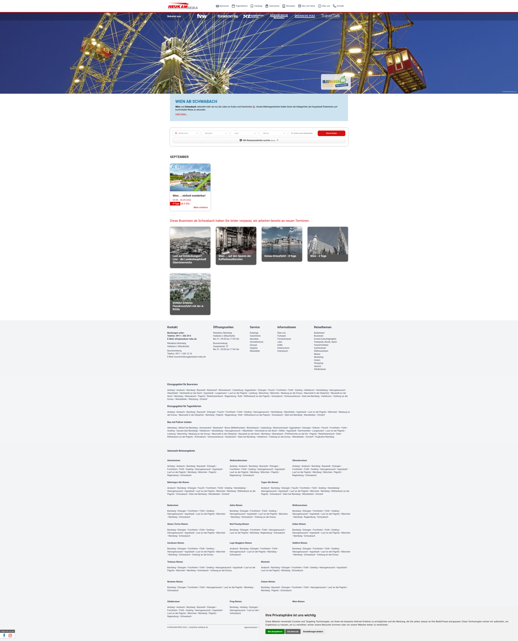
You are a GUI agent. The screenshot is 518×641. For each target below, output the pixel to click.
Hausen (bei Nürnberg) (187, 430)
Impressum (282, 351)
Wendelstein (181, 399)
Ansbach (180, 390)
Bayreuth (201, 390)
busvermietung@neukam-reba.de (190, 356)
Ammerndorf (205, 427)
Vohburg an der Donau (280, 437)
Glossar (253, 345)
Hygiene (254, 348)
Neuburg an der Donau (291, 393)
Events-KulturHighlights (325, 339)
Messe (317, 354)
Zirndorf (203, 399)
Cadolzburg (237, 390)
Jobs (279, 342)
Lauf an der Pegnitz (238, 393)
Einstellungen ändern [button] (313, 631)
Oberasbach (190, 396)
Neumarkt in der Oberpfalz (316, 393)
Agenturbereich (250, 627)
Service (255, 327)
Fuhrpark (281, 336)
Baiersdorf (212, 390)
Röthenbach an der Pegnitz (257, 396)
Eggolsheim (250, 390)
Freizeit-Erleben (321, 345)
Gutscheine (274, 6)
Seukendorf (230, 437)
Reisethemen (322, 327)
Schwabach (277, 396)
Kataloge (258, 6)
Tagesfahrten (242, 6)
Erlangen (262, 390)
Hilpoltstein (172, 393)
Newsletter (255, 351)
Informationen (286, 327)
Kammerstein (304, 430)
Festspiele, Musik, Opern (325, 342)
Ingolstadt (208, 393)
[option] (202, 16)
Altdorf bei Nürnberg (188, 427)
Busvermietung (174, 350)
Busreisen (224, 6)
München (274, 393)
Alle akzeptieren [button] (275, 631)
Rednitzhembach (215, 396)
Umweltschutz (256, 342)
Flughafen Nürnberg (324, 437)
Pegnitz (201, 396)
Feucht (271, 390)
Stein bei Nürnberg (310, 396)
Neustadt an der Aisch (249, 434)
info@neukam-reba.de (186, 339)
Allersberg (172, 427)
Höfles (282, 430)
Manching (264, 393)
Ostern (317, 360)
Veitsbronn (326, 396)
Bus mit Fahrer (308, 6)
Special (317, 366)
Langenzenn (221, 393)
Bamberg (191, 390)
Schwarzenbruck (292, 396)
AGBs (280, 345)
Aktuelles (254, 339)
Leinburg (253, 393)
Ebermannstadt (280, 427)
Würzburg (193, 399)
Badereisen (319, 333)
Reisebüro (290, 6)
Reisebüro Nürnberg (176, 343)
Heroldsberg (322, 390)
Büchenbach (225, 390)
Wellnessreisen (321, 351)
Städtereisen (320, 369)
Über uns (326, 6)
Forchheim (281, 390)
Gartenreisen (320, 348)
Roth (240, 396)
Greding (298, 390)
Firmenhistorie (284, 339)
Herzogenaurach (337, 390)
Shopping (318, 363)
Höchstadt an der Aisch (191, 393)
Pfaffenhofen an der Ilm (296, 434)
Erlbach (316, 427)
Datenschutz (283, 348)
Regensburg (230, 396)
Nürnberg (178, 396)
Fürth (290, 390)
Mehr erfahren (201, 207)
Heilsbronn (309, 390)
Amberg (171, 390)
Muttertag (318, 357)
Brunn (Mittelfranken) (235, 427)
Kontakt (340, 6)
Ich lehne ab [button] (292, 631)
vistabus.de (203, 627)
